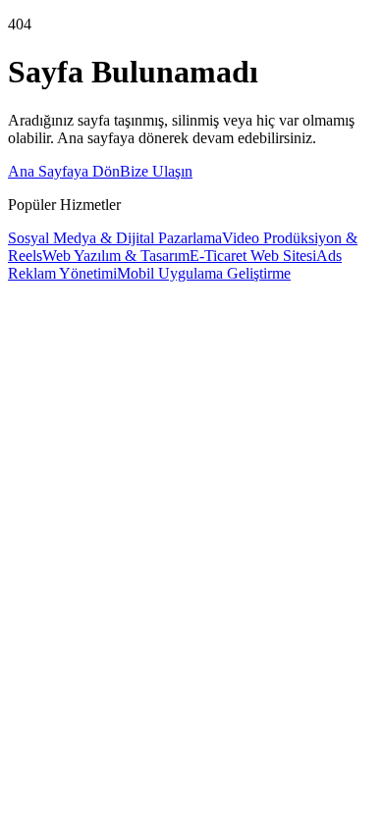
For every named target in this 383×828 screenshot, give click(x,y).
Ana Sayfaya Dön (64, 171)
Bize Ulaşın (156, 171)
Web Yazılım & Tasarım (116, 255)
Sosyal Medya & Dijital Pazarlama (115, 238)
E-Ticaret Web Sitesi (253, 255)
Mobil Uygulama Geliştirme (204, 273)
